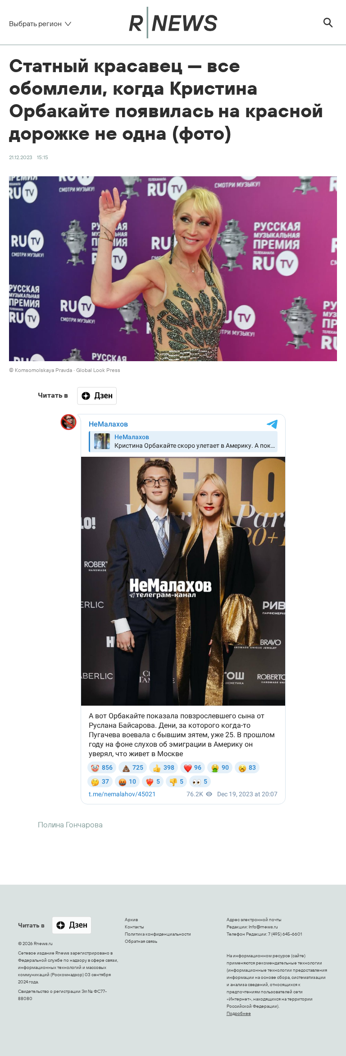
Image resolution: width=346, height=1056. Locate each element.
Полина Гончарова (70, 824)
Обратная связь (141, 941)
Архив (131, 920)
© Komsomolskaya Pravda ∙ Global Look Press (64, 370)
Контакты (134, 927)
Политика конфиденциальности (158, 934)
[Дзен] (97, 396)
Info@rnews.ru (263, 927)
